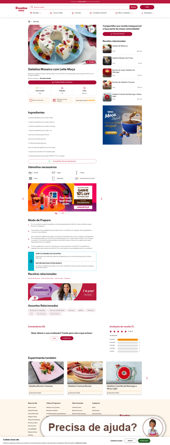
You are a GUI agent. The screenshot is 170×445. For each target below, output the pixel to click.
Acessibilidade (32, 429)
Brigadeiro (67, 278)
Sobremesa (90, 310)
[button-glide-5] (68, 213)
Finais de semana (55, 314)
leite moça (72, 310)
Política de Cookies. (81, 443)
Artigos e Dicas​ (32, 416)
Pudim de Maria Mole (47, 278)
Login (54, 338)
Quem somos (32, 407)
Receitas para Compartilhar (37, 310)
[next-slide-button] (101, 199)
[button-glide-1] (60, 213)
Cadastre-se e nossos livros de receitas (85, 1)
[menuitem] (36, 14)
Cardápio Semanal (100, 13)
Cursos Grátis (58, 13)
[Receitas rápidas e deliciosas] (62, 197)
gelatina (81, 310)
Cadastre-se (67, 338)
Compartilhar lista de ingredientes (64, 161)
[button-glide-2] (62, 213)
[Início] (21, 9)
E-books (78, 13)
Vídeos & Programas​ (34, 420)
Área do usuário (32, 423)
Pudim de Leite (76, 407)
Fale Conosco (32, 426)
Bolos (93, 407)
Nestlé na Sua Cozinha (53, 407)
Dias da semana (41, 314)
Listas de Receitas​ (33, 413)
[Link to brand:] (92, 29)
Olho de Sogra (59, 278)
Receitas (36, 21)
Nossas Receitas (33, 410)
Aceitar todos (144, 440)
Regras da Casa (32, 432)
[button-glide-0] (58, 213)
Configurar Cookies (116, 440)
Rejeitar (130, 440)
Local (31, 314)
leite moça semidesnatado (57, 310)
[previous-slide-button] (23, 199)
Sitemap (30, 435)
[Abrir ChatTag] (103, 427)
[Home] (29, 22)
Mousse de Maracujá (34, 278)
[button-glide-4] (66, 213)
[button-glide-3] (64, 213)
